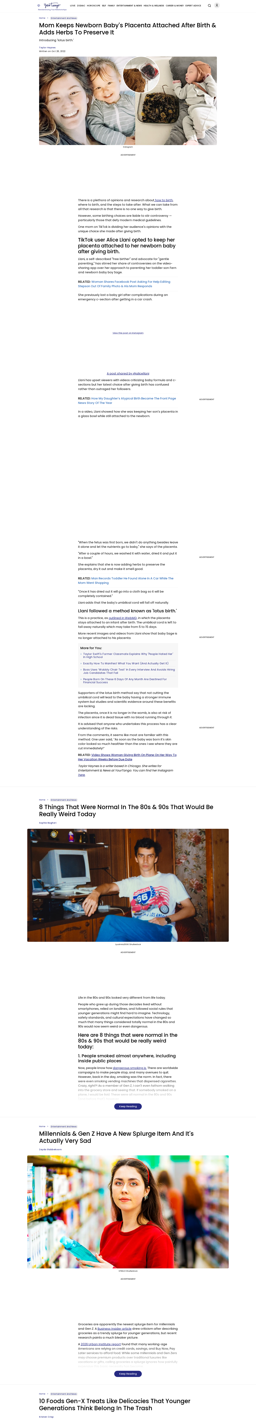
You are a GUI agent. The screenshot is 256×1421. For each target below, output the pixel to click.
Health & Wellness (154, 5)
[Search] (208, 5)
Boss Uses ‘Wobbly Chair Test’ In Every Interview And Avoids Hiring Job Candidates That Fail (129, 671)
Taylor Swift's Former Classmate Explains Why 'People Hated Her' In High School (128, 655)
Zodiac (81, 5)
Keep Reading (128, 1106)
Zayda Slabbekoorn (50, 1149)
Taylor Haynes (47, 47)
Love (72, 5)
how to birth (163, 200)
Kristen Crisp (46, 1416)
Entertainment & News (129, 5)
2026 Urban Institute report (101, 1344)
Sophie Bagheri (47, 822)
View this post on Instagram (128, 332)
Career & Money (175, 5)
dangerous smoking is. (130, 1068)
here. (81, 775)
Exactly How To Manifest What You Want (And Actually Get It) (126, 663)
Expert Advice (193, 5)
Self (104, 5)
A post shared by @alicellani (128, 373)
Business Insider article (114, 1329)
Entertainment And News (64, 18)
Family (111, 5)
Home (42, 18)
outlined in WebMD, (123, 618)
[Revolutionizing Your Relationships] (52, 5)
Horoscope (93, 5)
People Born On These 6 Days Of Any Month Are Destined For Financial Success (125, 681)
